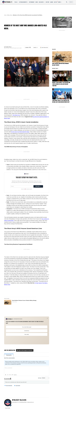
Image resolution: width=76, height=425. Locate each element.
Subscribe (37, 186)
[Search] (66, 2)
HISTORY (47, 2)
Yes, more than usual (26, 327)
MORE (59, 2)
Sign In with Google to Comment (25, 350)
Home (5, 15)
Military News (9, 15)
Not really (27, 334)
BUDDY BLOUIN (20, 400)
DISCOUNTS (41, 2)
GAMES (51, 2)
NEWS (36, 2)
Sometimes (26, 330)
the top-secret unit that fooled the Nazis (20, 131)
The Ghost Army (16, 115)
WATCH (55, 2)
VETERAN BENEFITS (23, 2)
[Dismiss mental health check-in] (47, 318)
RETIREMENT (31, 2)
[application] (62, 22)
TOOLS (15, 2)
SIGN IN (71, 2)
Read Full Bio (7, 408)
